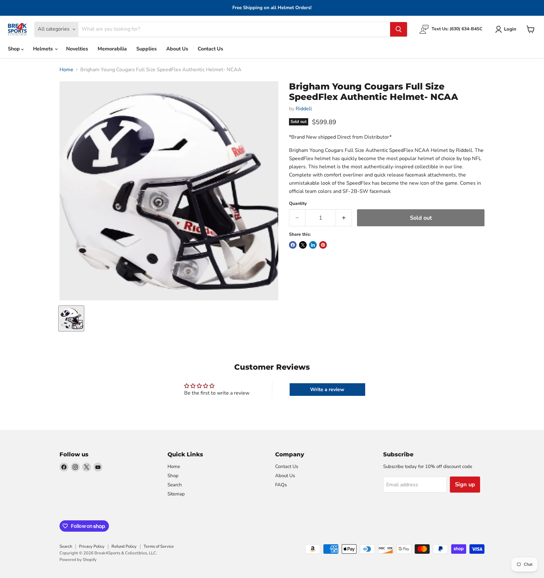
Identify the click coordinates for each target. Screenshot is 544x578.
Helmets (43, 48)
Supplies (146, 48)
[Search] (398, 29)
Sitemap (176, 494)
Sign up (465, 484)
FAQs (281, 485)
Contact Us (210, 48)
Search (174, 485)
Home (66, 69)
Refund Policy (124, 546)
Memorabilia (112, 48)
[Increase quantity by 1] (344, 218)
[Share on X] (303, 245)
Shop (14, 48)
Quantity (298, 203)
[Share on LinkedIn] (313, 245)
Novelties (77, 48)
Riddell (304, 108)
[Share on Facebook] (293, 245)
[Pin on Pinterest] (323, 245)
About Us (177, 48)
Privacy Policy (92, 546)
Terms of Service (159, 546)
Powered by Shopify (78, 560)
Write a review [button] (327, 389)
